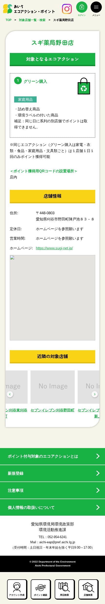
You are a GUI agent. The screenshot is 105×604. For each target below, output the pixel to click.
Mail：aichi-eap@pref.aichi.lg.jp (52, 542)
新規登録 (15, 473)
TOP (8, 20)
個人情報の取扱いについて (31, 507)
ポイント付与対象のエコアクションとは (43, 456)
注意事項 (15, 490)
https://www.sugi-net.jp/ (54, 248)
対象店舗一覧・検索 (32, 20)
